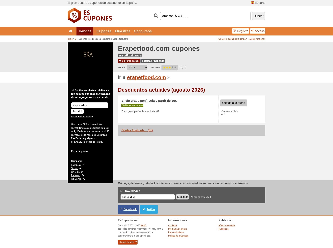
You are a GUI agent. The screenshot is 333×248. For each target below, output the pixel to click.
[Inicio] (70, 31)
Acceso (259, 31)
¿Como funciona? (257, 39)
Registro (242, 31)
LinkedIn (75, 172)
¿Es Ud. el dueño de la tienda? (232, 39)
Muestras (122, 31)
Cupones (104, 31)
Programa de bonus (177, 229)
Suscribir (77, 111)
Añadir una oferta (227, 225)
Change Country (126, 242)
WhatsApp (76, 179)
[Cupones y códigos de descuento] (90, 22)
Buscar (258, 16)
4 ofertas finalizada (152, 60)
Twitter (74, 168)
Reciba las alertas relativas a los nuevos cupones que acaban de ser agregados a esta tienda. (90, 94)
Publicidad (224, 229)
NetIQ (143, 225)
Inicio (70, 39)
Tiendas (84, 31)
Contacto (172, 225)
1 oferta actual (130, 60)
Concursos (143, 31)
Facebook (76, 165)
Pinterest (75, 175)
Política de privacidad (82, 116)
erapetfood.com (129, 55)
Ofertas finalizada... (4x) (137, 130)
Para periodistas (176, 232)
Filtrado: (122, 67)
